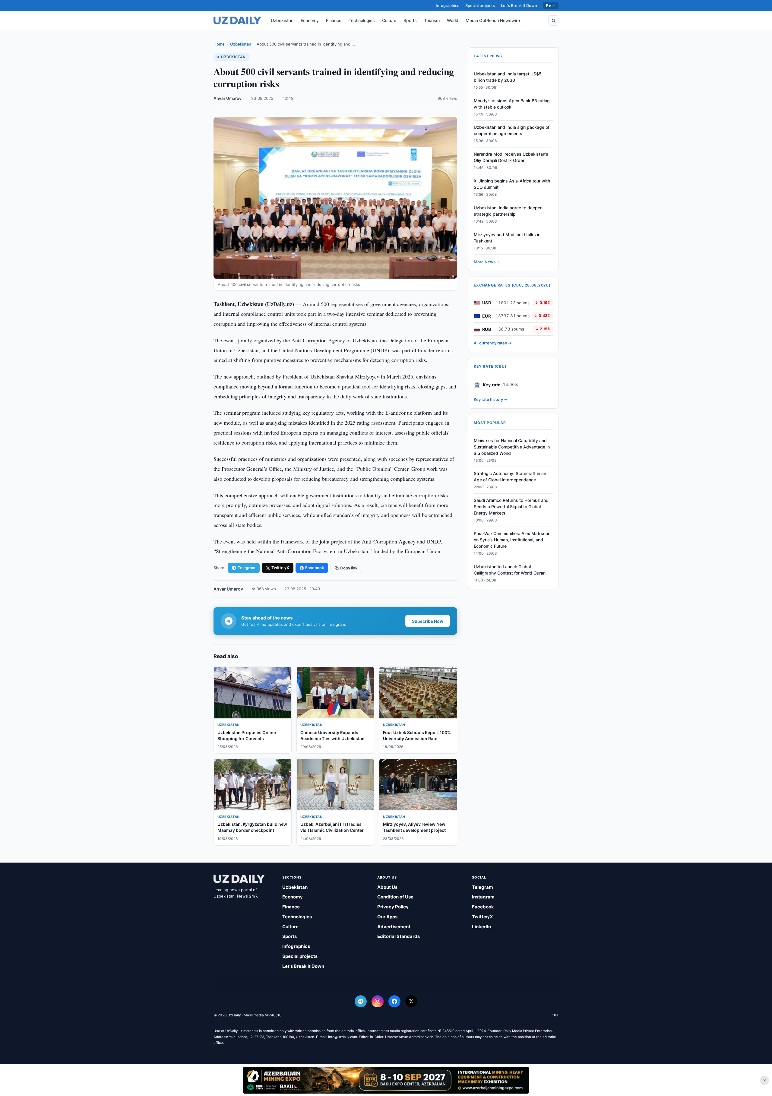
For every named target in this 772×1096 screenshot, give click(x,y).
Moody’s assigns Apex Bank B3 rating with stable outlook (512, 103)
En (549, 5)
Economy (310, 20)
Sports (410, 20)
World (452, 20)
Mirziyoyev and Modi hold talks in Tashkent (507, 237)
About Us (387, 887)
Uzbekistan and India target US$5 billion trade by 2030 (508, 77)
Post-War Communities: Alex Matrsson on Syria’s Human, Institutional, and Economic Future (512, 540)
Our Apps (387, 917)
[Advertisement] (386, 1080)
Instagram (483, 897)
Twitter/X (280, 567)
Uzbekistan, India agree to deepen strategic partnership (508, 211)
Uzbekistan (282, 20)
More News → (487, 262)
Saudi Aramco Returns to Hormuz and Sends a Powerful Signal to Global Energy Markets (511, 507)
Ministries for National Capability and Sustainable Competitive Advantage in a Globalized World (512, 447)
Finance (333, 20)
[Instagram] (378, 1001)
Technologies (362, 20)
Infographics (447, 5)
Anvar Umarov (228, 98)
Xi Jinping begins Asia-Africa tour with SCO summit (512, 184)
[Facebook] (394, 1001)
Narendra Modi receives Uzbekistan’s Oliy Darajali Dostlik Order (511, 157)
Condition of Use (395, 897)
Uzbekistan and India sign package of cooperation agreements (511, 130)
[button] (553, 20)
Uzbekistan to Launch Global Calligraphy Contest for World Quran (510, 569)
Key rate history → (491, 399)
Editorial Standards (398, 936)
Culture (389, 20)
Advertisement (393, 927)
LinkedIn (481, 927)
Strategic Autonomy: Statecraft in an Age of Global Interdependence (510, 477)
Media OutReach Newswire (493, 20)
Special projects (480, 5)
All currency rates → (492, 343)
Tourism (432, 20)
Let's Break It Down (519, 5)
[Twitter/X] (411, 1001)
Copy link (348, 567)
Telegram (246, 567)
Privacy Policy (393, 907)
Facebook (314, 567)
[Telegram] (361, 1001)
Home (219, 44)
